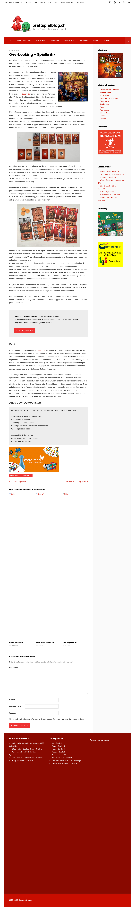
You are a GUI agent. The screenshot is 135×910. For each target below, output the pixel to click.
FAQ (49, 2)
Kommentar (14, 667)
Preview (103, 119)
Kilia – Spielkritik (70, 642)
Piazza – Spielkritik (59, 752)
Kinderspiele (69, 40)
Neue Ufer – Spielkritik (45, 642)
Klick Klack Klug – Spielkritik (62, 758)
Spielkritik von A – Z (23, 40)
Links (55, 2)
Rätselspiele (104, 101)
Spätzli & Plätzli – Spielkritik (76, 482)
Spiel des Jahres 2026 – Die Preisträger (66, 761)
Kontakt (42, 2)
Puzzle (102, 116)
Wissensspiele (105, 92)
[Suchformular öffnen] (128, 40)
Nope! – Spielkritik (58, 749)
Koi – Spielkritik (57, 743)
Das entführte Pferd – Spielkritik (112, 174)
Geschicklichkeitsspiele (109, 98)
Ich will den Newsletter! (24, 331)
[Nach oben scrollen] (132, 907)
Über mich (27, 2)
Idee (35, 2)
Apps (102, 107)
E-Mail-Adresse (15, 706)
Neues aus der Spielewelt (109, 89)
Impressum (80, 2)
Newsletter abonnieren (12, 2)
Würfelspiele (83, 40)
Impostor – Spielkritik (108, 177)
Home (9, 40)
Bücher (96, 40)
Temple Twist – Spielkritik (109, 171)
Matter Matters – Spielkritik (110, 195)
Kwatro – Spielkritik (59, 755)
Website (12, 713)
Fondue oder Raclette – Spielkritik (64, 764)
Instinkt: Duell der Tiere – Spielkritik (30, 749)
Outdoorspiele (105, 104)
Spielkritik (27, 475)
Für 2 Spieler (105, 95)
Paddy (14, 752)
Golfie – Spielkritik (17, 642)
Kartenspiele (54, 40)
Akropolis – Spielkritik (18, 482)
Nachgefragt (104, 110)
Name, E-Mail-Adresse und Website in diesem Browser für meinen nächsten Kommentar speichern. (48, 719)
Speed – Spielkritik (26, 761)
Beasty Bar (26, 94)
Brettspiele (40, 40)
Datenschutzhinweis (67, 2)
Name (12, 700)
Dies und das (105, 113)
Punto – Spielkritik (58, 746)
